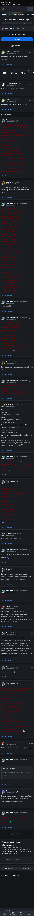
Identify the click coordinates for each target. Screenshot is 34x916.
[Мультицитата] (2, 64)
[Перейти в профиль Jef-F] (3, 607)
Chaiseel (9, 533)
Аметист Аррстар (12, 120)
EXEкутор (12, 28)
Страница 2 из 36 (15, 46)
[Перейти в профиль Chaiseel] (3, 534)
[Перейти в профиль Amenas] (3, 52)
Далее (27, 46)
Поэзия (23, 28)
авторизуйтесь (12, 851)
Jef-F (8, 606)
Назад (7, 46)
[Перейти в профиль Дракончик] (3, 183)
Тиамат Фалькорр (12, 791)
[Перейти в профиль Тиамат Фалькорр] (3, 791)
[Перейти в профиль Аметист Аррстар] (3, 120)
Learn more (3, 3)
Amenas (8, 51)
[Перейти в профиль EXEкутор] (3, 29)
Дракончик (10, 182)
